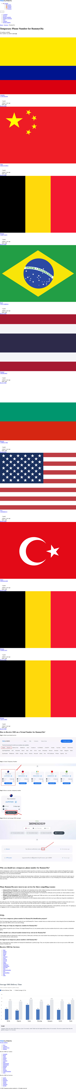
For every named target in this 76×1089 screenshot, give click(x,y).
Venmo (4, 1081)
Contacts (5, 1046)
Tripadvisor (5, 964)
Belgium (2, 233)
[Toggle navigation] (2, 12)
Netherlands (6, 1064)
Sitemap (5, 1049)
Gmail (4, 1077)
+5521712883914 (4, 304)
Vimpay (5, 951)
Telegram (5, 1084)
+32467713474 (3, 235)
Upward (5, 959)
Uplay (4, 958)
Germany (5, 1060)
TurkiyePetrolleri (7, 970)
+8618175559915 (4, 165)
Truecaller (5, 967)
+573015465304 (4, 96)
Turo (4, 971)
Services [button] (5, 15)
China (1, 164)
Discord (5, 1079)
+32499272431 (3, 650)
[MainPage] (6, 1)
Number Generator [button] (7, 18)
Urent (4, 962)
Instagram (5, 1080)
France (4, 1059)
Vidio (4, 975)
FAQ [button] (4, 19)
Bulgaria (2, 441)
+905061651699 (4, 581)
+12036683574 (3, 511)
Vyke (4, 968)
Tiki (4, 974)
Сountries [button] (5, 14)
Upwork (5, 960)
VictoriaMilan (6, 972)
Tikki (4, 950)
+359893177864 (4, 442)
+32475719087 (3, 719)
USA (1, 510)
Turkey (1, 579)
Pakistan (5, 1066)
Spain (4, 1068)
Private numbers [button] (7, 22)
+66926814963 (3, 373)
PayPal (4, 1085)
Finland (5, 1058)
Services (6, 25)
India (4, 1062)
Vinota (4, 954)
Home (1, 25)
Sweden (5, 1070)
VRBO (4, 963)
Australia (5, 1054)
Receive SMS (3, 106)
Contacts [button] (5, 21)
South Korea (6, 1063)
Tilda (4, 955)
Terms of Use (6, 1047)
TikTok (4, 952)
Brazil (1, 302)
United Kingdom (7, 1071)
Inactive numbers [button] (7, 17)
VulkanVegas (6, 966)
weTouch (5, 956)
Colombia (2, 95)
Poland (4, 1067)
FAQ (4, 1045)
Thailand (2, 372)
